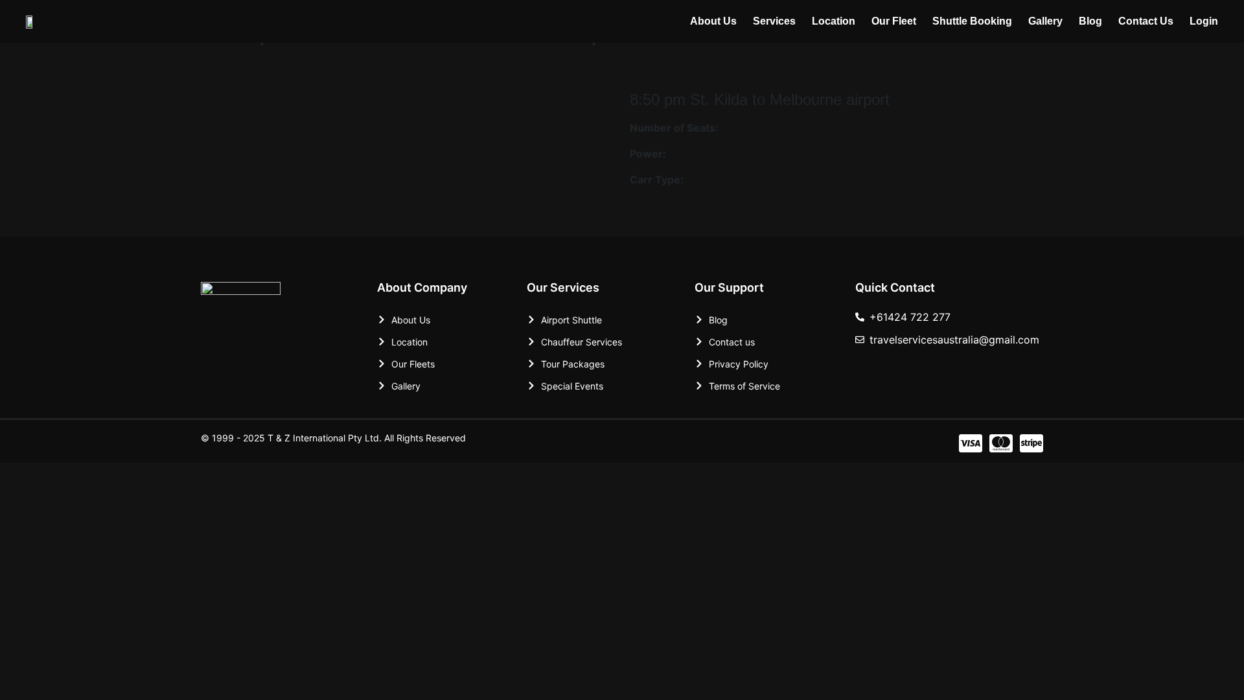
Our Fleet (893, 21)
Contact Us (1145, 21)
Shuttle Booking (972, 21)
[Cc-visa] (970, 443)
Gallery (1045, 21)
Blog (1090, 21)
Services (774, 21)
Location (833, 21)
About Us (713, 21)
